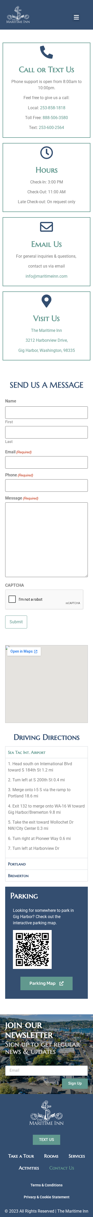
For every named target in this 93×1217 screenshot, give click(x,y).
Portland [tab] (17, 863)
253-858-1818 (52, 107)
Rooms (51, 1156)
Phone (19, 475)
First (9, 422)
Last (9, 441)
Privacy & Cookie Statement (46, 1197)
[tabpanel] (46, 808)
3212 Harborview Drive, (47, 340)
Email (18, 452)
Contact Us (61, 1168)
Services (77, 1156)
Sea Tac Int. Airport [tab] (26, 752)
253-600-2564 (51, 127)
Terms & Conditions (46, 1185)
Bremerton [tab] (18, 875)
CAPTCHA (14, 585)
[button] (76, 17)
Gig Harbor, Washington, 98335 (46, 350)
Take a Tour (21, 1156)
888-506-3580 (55, 117)
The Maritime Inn (46, 330)
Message (21, 498)
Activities (29, 1168)
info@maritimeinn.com (46, 276)
